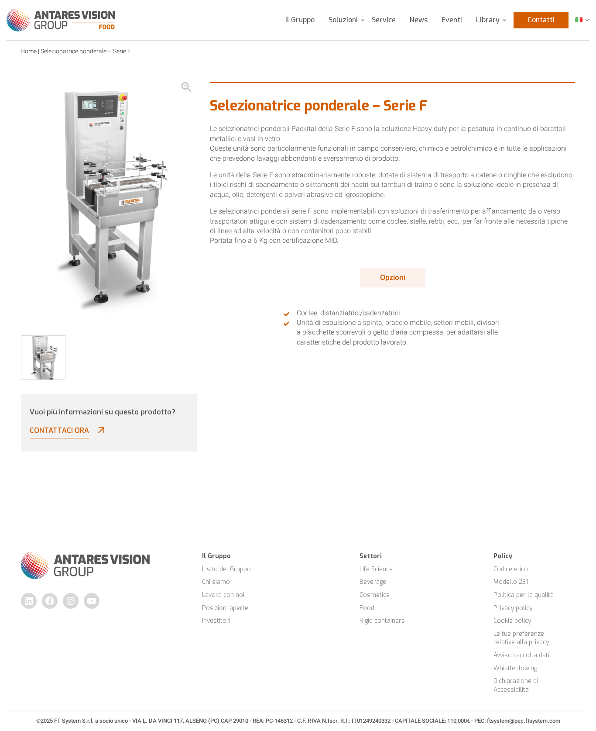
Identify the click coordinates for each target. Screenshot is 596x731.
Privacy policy (512, 608)
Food (367, 608)
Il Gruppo (300, 19)
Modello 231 (510, 582)
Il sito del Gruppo (226, 569)
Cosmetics (375, 595)
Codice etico (510, 569)
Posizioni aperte (225, 608)
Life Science (376, 569)
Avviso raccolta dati (521, 655)
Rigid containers (382, 621)
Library (488, 19)
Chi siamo (216, 582)
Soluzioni (343, 19)
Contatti (541, 19)
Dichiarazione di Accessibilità (516, 685)
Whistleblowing (515, 668)
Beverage (373, 582)
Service (384, 19)
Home (29, 51)
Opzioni (392, 277)
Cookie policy (512, 621)
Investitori (216, 621)
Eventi (452, 19)
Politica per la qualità (523, 595)
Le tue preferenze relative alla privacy (521, 638)
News (419, 19)
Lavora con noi (223, 595)
